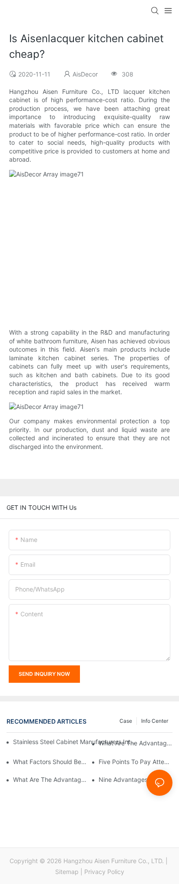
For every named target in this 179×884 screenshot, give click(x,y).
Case (125, 721)
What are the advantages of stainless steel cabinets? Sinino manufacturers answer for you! (50, 779)
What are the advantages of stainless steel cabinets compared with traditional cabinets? (135, 743)
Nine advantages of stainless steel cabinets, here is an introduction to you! (135, 779)
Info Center (154, 721)
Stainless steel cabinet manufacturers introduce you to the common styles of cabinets (74, 741)
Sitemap (67, 871)
